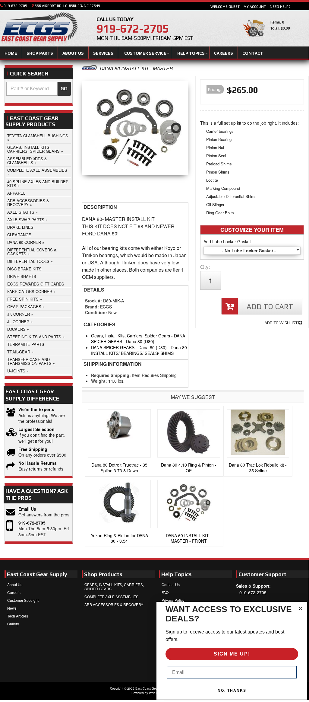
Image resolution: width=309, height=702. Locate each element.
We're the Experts (36, 409)
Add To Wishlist (281, 323)
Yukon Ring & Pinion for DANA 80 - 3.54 (119, 538)
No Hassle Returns (37, 463)
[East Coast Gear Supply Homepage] (39, 29)
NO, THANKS (232, 690)
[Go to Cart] (253, 39)
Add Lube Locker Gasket (227, 241)
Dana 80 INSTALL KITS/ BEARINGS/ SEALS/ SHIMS (139, 350)
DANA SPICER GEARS (112, 347)
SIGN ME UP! (232, 653)
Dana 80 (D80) (140, 341)
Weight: (99, 381)
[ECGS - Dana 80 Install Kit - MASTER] (89, 68)
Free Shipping (32, 449)
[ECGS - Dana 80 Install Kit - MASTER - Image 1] (135, 129)
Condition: (96, 312)
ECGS (106, 307)
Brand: (92, 307)
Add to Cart (270, 306)
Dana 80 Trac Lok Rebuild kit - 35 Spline (258, 467)
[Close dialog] (300, 608)
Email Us (27, 509)
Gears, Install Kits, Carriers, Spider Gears (130, 336)
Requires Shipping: (111, 375)
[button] (38, 89)
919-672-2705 (32, 523)
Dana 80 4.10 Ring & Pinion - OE (188, 467)
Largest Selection (36, 429)
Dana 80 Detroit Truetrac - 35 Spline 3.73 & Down (119, 467)
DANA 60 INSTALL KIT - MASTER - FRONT (189, 538)
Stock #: (94, 301)
